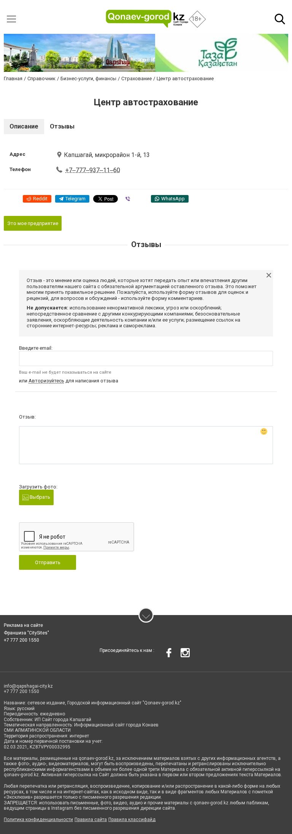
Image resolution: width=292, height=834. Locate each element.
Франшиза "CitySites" (26, 633)
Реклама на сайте (23, 625)
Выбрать (39, 497)
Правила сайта (91, 819)
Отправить (47, 562)
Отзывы (62, 126)
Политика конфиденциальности (38, 819)
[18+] (147, 18)
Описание (24, 126)
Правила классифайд (132, 819)
